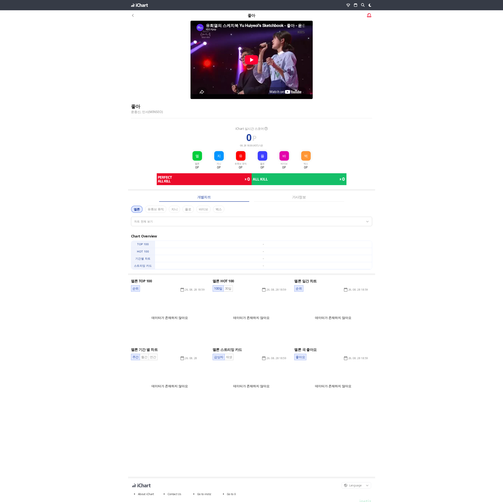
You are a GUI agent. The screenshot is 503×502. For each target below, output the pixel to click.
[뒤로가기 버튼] (133, 15)
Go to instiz (204, 494)
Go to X (231, 494)
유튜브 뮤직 (156, 209)
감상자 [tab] (218, 357)
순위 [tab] (135, 288)
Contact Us (174, 494)
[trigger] (251, 221)
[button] (194, 290)
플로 (188, 209)
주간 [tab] (135, 357)
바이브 (203, 209)
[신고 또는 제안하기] (369, 15)
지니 (174, 209)
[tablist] (135, 288)
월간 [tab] (144, 357)
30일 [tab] (228, 288)
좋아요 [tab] (300, 357)
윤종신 (136, 112)
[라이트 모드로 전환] (370, 5)
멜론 (137, 209)
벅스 (219, 209)
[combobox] (356, 485)
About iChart (146, 494)
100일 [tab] (218, 288)
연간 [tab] (153, 357)
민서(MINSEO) (152, 112)
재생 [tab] (229, 357)
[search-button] (363, 5)
